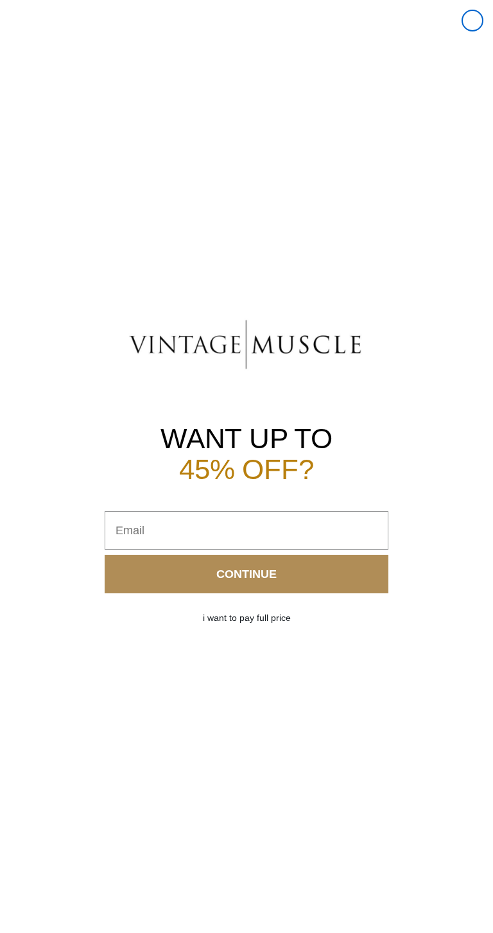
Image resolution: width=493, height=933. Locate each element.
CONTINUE (246, 574)
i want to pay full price (247, 618)
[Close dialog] (472, 20)
